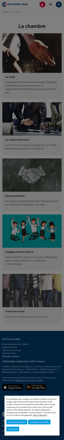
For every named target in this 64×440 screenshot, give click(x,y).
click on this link (40, 415)
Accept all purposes (17, 422)
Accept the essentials (39, 422)
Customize (13, 429)
